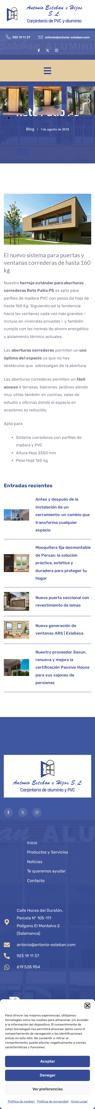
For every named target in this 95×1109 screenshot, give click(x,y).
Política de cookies (21, 1101)
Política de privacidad (52, 1101)
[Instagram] (56, 50)
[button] (87, 1005)
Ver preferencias (47, 1089)
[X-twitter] (47, 50)
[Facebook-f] (39, 50)
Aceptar (47, 1061)
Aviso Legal (79, 1101)
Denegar (47, 1075)
